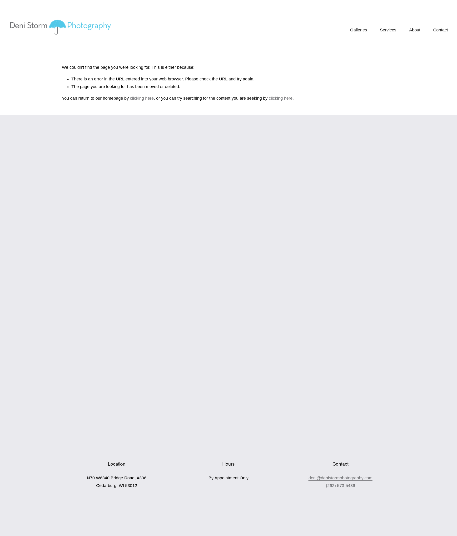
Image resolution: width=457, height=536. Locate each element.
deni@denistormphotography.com (340, 478)
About (414, 30)
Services (388, 30)
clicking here (142, 98)
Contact (440, 30)
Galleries (358, 30)
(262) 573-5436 (340, 485)
